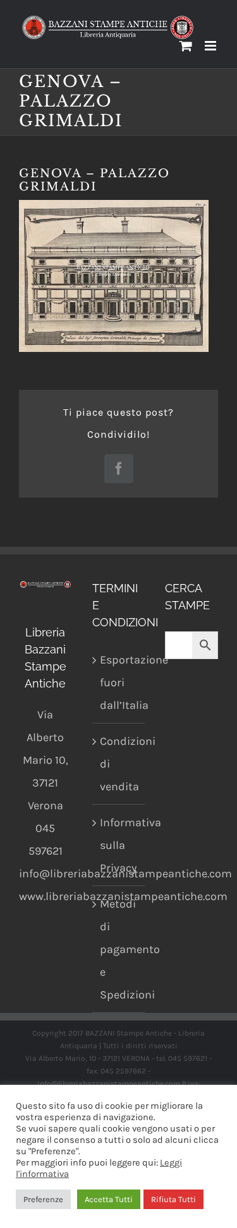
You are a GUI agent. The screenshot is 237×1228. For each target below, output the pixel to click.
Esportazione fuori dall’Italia (119, 682)
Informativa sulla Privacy (119, 845)
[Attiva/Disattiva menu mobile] (211, 45)
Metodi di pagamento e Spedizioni (119, 949)
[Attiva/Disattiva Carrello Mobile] (185, 45)
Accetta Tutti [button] (109, 1199)
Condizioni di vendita (119, 763)
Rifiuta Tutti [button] (173, 1199)
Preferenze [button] (43, 1199)
